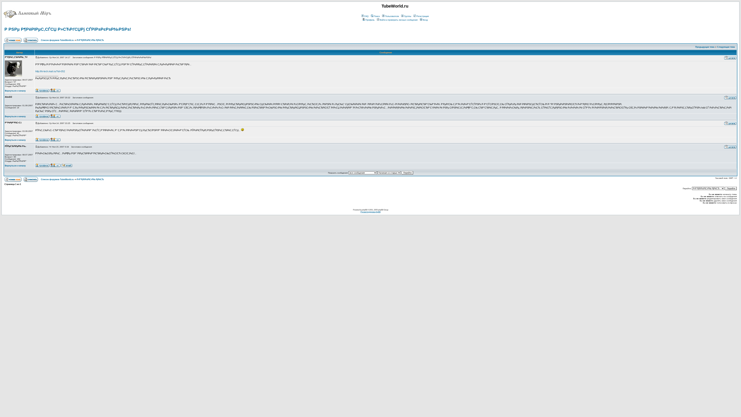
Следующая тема (726, 47)
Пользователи (392, 16)
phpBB (364, 210)
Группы (407, 16)
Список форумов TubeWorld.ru (57, 40)
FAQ (366, 16)
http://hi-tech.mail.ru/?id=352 (50, 71)
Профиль (370, 20)
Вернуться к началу (15, 91)
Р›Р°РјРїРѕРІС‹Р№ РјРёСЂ (90, 40)
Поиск (377, 16)
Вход (425, 20)
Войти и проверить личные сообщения (399, 20)
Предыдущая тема (704, 47)
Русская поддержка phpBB (370, 212)
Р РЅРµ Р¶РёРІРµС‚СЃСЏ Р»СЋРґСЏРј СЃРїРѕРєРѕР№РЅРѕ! (67, 29)
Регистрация (422, 16)
